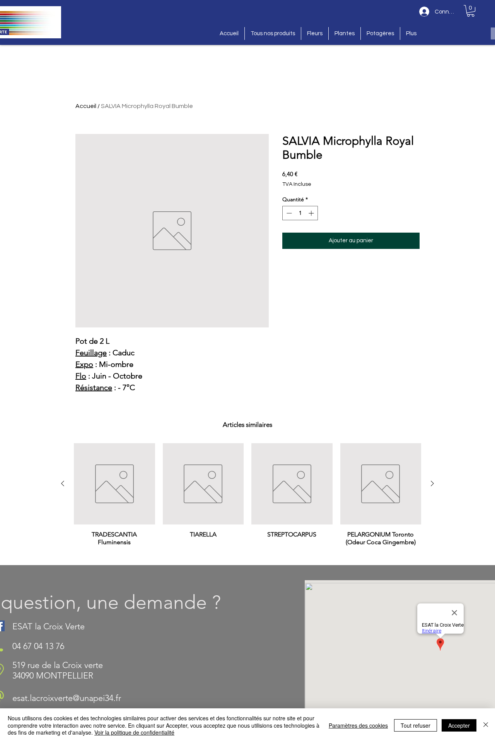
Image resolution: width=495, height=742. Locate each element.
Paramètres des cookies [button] (358, 725)
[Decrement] (288, 213)
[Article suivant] (432, 483)
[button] (471, 11)
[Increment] (312, 213)
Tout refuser (415, 725)
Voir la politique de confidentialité (134, 732)
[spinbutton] (300, 213)
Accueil (85, 106)
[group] (247, 501)
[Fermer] (485, 725)
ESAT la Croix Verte (48, 626)
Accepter (459, 725)
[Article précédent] (62, 483)
